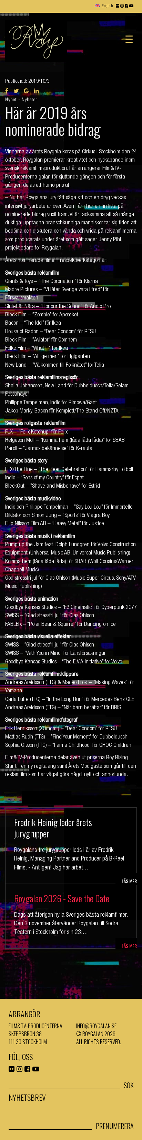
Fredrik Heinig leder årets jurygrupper (53, 828)
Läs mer (129, 881)
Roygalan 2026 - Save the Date (61, 898)
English (107, 6)
